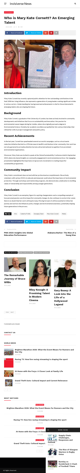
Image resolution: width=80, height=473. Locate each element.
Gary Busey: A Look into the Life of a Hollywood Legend (62, 297)
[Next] (9, 390)
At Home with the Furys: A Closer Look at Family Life (39, 371)
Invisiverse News (20, 3)
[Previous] (5, 390)
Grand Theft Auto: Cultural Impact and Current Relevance (41, 381)
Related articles (11, 252)
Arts (15, 214)
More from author (25, 252)
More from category (41, 252)
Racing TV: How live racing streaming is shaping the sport (41, 359)
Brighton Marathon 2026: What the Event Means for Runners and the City (40, 408)
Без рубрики (40, 404)
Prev (7, 312)
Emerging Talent (39, 214)
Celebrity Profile (25, 214)
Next (12, 312)
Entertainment (9, 12)
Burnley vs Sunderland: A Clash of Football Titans (68, 464)
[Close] (48, 430)
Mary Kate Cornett (53, 214)
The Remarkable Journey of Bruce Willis (14, 279)
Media (64, 214)
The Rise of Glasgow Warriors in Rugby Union (68, 452)
